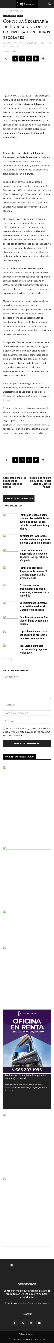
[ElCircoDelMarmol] (27, 912)
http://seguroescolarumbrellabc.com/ (28, 424)
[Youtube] (39, 1323)
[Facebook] (15, 58)
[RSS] (23, 1323)
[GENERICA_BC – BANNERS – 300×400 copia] (25, 1179)
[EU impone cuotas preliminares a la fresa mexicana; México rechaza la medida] (10, 589)
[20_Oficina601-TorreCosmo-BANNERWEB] (27, 1072)
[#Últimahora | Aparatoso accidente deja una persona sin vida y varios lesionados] (10, 539)
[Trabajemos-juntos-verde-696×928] (27, 1115)
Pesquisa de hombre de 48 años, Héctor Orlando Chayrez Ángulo (39, 482)
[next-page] (10, 660)
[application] (27, 1091)
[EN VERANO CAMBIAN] (27, 948)
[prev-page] (5, 660)
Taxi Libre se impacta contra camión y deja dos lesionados (33, 649)
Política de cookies (27, 1334)
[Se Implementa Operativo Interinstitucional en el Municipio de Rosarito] (10, 606)
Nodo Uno (40, 1339)
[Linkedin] (36, 58)
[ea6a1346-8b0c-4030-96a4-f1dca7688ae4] (27, 768)
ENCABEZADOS (16, 11)
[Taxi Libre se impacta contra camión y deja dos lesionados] (10, 649)
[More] (43, 58)
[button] (5, 4)
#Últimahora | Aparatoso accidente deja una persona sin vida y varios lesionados (35, 539)
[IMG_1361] (27, 848)
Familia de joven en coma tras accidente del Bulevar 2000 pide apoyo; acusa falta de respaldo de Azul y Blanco (34, 521)
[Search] (50, 4)
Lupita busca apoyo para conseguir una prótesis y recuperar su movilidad (33, 635)
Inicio (5, 11)
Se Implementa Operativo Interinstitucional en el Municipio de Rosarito (34, 606)
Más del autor (13, 505)
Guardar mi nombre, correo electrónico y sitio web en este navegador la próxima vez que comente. (27, 731)
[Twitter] (22, 58)
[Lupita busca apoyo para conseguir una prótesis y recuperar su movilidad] (10, 635)
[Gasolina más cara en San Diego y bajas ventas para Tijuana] (10, 621)
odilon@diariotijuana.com (34, 1303)
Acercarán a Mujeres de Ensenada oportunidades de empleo (14, 482)
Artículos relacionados (19, 498)
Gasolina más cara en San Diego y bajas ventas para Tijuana (34, 621)
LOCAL (20, 16)
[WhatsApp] (29, 58)
